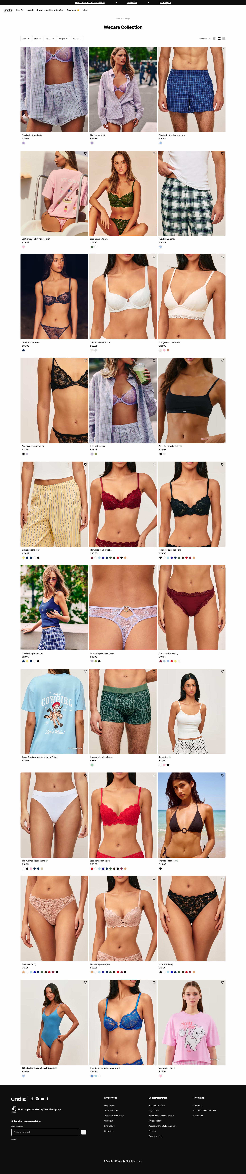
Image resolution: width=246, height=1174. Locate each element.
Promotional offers (157, 1105)
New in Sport (165, 2)
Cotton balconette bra (100, 342)
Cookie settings (155, 1136)
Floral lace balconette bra (33, 446)
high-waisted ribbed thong (34, 860)
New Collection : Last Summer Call (90, 2)
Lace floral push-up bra (100, 860)
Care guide (198, 1115)
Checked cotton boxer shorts (172, 135)
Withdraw (108, 1121)
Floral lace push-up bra (100, 964)
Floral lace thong (29, 964)
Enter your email (17, 1126)
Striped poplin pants (30, 549)
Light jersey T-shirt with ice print (36, 238)
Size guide (108, 1131)
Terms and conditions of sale (161, 1115)
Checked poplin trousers (32, 653)
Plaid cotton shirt (97, 135)
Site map (152, 1131)
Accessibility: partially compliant (162, 1126)
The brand (197, 1105)
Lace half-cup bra (97, 446)
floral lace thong (166, 964)
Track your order (111, 1110)
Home (118, 19)
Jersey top (164, 757)
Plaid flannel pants (167, 238)
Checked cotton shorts (32, 135)
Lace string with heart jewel (102, 653)
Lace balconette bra (98, 238)
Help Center (109, 1105)
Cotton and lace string (168, 653)
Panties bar (132, 2)
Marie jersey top (166, 1068)
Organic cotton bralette (169, 446)
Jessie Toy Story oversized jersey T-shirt (40, 757)
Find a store (109, 1126)
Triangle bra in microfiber (170, 342)
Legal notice (154, 1110)
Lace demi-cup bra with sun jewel (105, 1068)
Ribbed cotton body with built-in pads (38, 1068)
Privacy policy (155, 1121)
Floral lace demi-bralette (101, 549)
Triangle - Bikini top (167, 860)
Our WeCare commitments (204, 1110)
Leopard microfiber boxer (101, 757)
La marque (126, 19)
